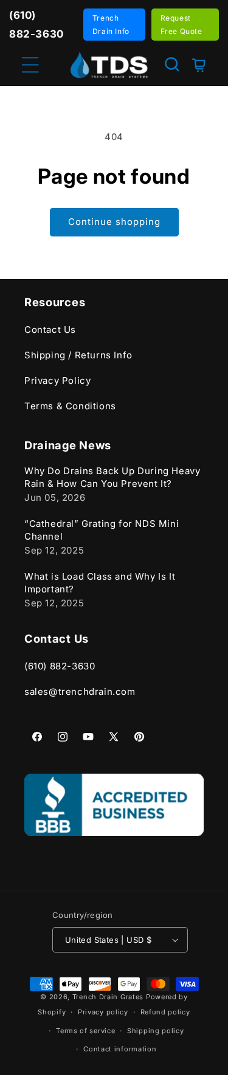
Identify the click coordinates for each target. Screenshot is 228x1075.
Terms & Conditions (70, 406)
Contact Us (50, 329)
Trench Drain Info (111, 24)
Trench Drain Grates (107, 997)
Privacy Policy (57, 380)
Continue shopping (114, 221)
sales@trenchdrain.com (80, 691)
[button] (172, 64)
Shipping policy (155, 1030)
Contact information (119, 1049)
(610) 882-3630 (59, 666)
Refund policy (165, 1012)
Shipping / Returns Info (78, 355)
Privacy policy (103, 1012)
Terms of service (85, 1030)
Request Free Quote (181, 24)
